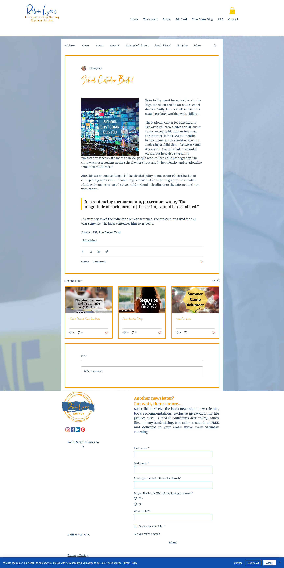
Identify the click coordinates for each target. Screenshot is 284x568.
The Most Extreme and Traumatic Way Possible (84, 319)
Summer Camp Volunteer (184, 319)
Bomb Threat (163, 45)
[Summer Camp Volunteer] (195, 300)
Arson (99, 45)
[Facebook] (73, 429)
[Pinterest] (83, 429)
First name (141, 448)
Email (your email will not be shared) (157, 478)
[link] (232, 10)
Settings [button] (238, 562)
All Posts (70, 45)
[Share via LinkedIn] (98, 251)
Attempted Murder (137, 45)
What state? (142, 511)
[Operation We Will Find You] (142, 300)
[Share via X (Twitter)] (90, 251)
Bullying (182, 45)
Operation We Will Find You (133, 319)
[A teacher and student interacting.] (88, 300)
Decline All (253, 562)
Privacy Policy (130, 562)
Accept (269, 562)
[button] (215, 45)
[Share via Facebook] (82, 251)
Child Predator (89, 240)
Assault (114, 45)
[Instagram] (67, 429)
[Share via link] (106, 251)
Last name (141, 463)
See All (216, 280)
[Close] (280, 562)
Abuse (85, 45)
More (197, 45)
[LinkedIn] (78, 429)
